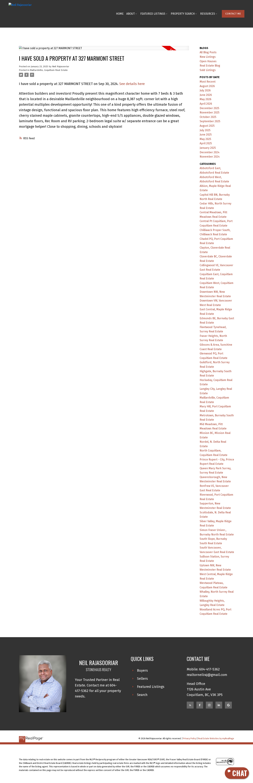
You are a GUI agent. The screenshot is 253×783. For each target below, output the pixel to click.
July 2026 (205, 90)
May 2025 (205, 139)
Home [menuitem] (120, 13)
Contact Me (233, 13)
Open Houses (208, 61)
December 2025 (209, 108)
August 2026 (207, 86)
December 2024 (209, 152)
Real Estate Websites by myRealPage (216, 738)
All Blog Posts (208, 52)
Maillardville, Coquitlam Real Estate (49, 70)
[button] (233, 14)
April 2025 (206, 143)
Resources (207, 13)
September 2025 (210, 121)
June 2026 (206, 95)
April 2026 (206, 103)
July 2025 (205, 130)
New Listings (208, 56)
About (130, 13)
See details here (132, 84)
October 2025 (208, 117)
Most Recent (207, 81)
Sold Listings (208, 70)
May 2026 (205, 99)
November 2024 (210, 156)
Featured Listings (152, 13)
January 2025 (208, 147)
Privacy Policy (189, 738)
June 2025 (206, 134)
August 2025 (207, 125)
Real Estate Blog (210, 65)
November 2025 (209, 112)
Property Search (183, 13)
